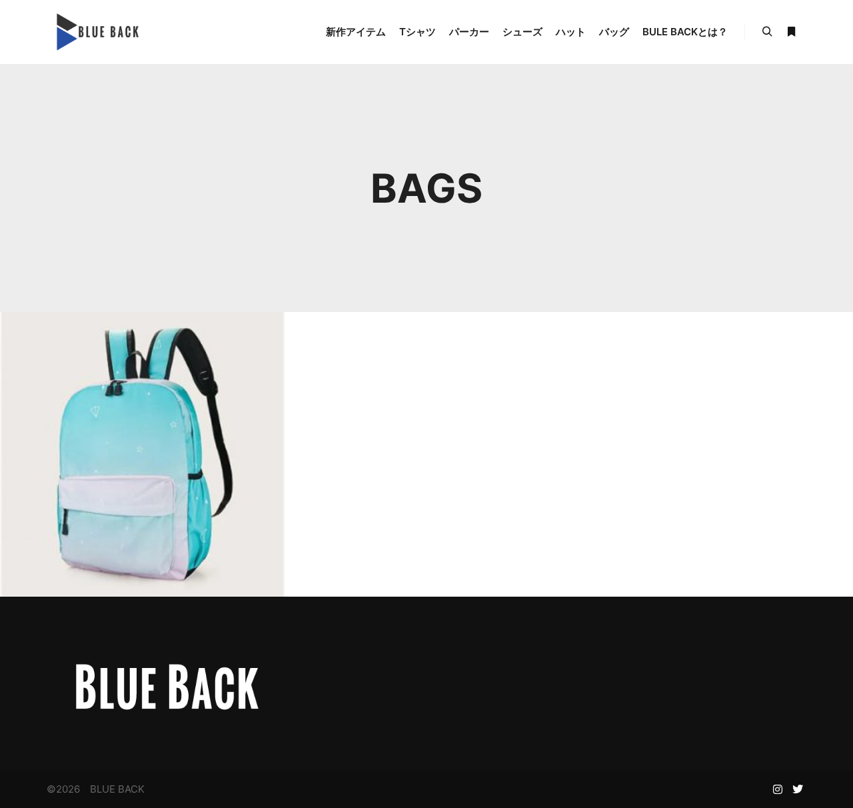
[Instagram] (777, 789)
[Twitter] (797, 789)
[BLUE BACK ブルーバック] (96, 32)
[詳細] (791, 32)
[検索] (767, 32)
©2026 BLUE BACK (96, 789)
